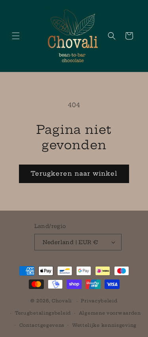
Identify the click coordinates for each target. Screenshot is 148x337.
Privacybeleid (99, 301)
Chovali (62, 301)
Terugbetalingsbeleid (43, 313)
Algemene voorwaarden (110, 313)
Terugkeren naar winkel (74, 173)
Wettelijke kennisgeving (104, 325)
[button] (15, 35)
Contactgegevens (42, 325)
